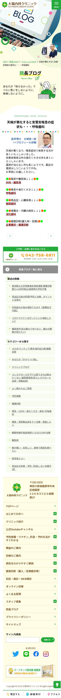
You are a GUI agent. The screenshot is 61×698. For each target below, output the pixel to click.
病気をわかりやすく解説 (19, 563)
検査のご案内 (13, 548)
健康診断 (16, 403)
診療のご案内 (13, 555)
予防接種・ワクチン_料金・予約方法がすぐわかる (28, 538)
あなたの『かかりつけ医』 (25, 359)
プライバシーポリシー (18, 617)
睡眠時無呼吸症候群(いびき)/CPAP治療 (31, 432)
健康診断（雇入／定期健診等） (23, 571)
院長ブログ (12, 609)
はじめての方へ (14, 514)
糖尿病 (15, 440)
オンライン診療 (14, 586)
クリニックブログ (20, 366)
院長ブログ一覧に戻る (30, 269)
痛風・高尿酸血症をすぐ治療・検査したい (31, 423)
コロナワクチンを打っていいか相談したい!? (31, 319)
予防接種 (16, 396)
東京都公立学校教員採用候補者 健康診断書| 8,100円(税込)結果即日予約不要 (32, 287)
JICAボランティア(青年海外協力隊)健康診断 (31, 350)
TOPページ (12, 506)
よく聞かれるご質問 (22, 388)
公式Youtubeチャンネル (19, 529)
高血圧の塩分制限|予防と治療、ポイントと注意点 (32, 298)
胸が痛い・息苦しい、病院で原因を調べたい (31, 449)
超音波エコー (18, 458)
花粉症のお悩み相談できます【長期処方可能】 (31, 309)
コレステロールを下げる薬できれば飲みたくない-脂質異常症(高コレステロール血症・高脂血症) (31, 377)
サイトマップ (13, 624)
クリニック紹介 (14, 521)
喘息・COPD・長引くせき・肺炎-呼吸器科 (31, 412)
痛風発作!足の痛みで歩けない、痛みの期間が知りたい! (32, 330)
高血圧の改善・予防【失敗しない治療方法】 (31, 467)
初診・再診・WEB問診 (19, 579)
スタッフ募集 (13, 601)
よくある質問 (13, 594)
